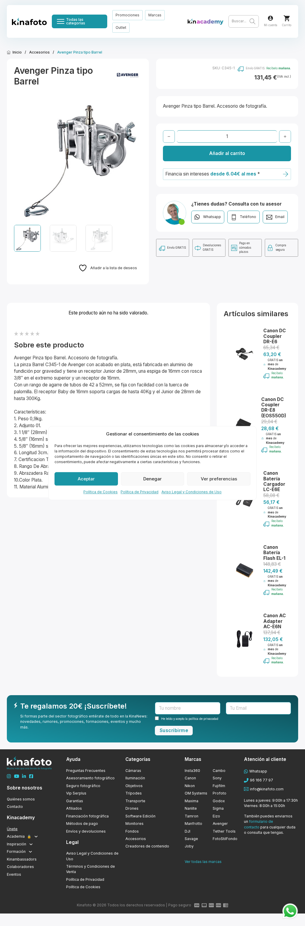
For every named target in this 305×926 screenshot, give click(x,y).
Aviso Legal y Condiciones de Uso (191, 492)
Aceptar (86, 479)
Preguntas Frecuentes (85, 770)
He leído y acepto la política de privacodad (189, 718)
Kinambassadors (22, 859)
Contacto (15, 806)
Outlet (121, 27)
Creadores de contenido (147, 846)
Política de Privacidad (139, 492)
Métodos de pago (82, 823)
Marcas (154, 15)
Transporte (135, 801)
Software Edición (140, 816)
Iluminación (135, 778)
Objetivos (134, 786)
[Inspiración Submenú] (31, 844)
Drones (132, 808)
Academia (19, 836)
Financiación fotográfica (87, 816)
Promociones (127, 15)
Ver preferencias (219, 479)
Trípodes (133, 793)
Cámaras (133, 770)
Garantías (74, 801)
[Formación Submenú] (30, 851)
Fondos (132, 831)
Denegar (152, 479)
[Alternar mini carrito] (287, 18)
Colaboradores (20, 866)
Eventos (14, 874)
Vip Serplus (76, 793)
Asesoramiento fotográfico (90, 778)
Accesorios (39, 52)
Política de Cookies (100, 492)
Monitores (134, 823)
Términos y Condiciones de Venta (90, 869)
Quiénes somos (21, 799)
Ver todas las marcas (203, 861)
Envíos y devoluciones (86, 831)
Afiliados (74, 808)
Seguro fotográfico (83, 786)
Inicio (17, 52)
